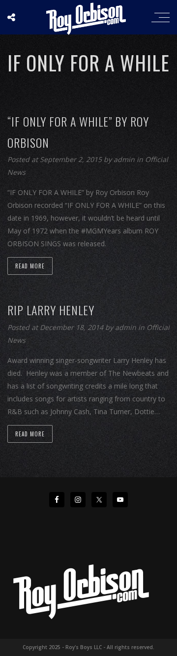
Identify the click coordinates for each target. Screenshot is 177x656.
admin (125, 159)
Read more (30, 266)
